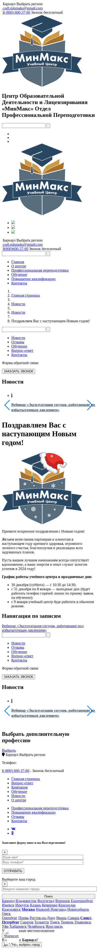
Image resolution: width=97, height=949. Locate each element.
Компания (19, 787)
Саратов (26, 922)
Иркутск (22, 905)
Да (6, 944)
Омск (6, 914)
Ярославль (54, 926)
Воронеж (62, 901)
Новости (18, 304)
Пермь (23, 918)
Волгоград (45, 901)
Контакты (19, 283)
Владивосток (26, 901)
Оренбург (9, 918)
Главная (17, 262)
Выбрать (9, 750)
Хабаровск (18, 926)
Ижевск (8, 905)
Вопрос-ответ (22, 351)
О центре (18, 266)
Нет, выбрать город (26, 944)
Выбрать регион (29, 4)
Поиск (48, 896)
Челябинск (36, 926)
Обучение (19, 275)
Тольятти (41, 922)
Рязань (61, 918)
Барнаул (9, 4)
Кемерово (49, 905)
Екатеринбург (82, 901)
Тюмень (67, 922)
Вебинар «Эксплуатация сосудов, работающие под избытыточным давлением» (43, 628)
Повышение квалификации (33, 279)
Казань (35, 905)
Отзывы (17, 342)
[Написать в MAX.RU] (12, 937)
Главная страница (25, 295)
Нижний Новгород (51, 909)
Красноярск (11, 909)
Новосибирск (78, 909)
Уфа (5, 926)
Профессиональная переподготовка (40, 270)
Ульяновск (82, 922)
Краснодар (67, 905)
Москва (28, 909)
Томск (55, 922)
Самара (73, 918)
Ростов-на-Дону (42, 918)
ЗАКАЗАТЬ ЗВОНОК (18, 371)
